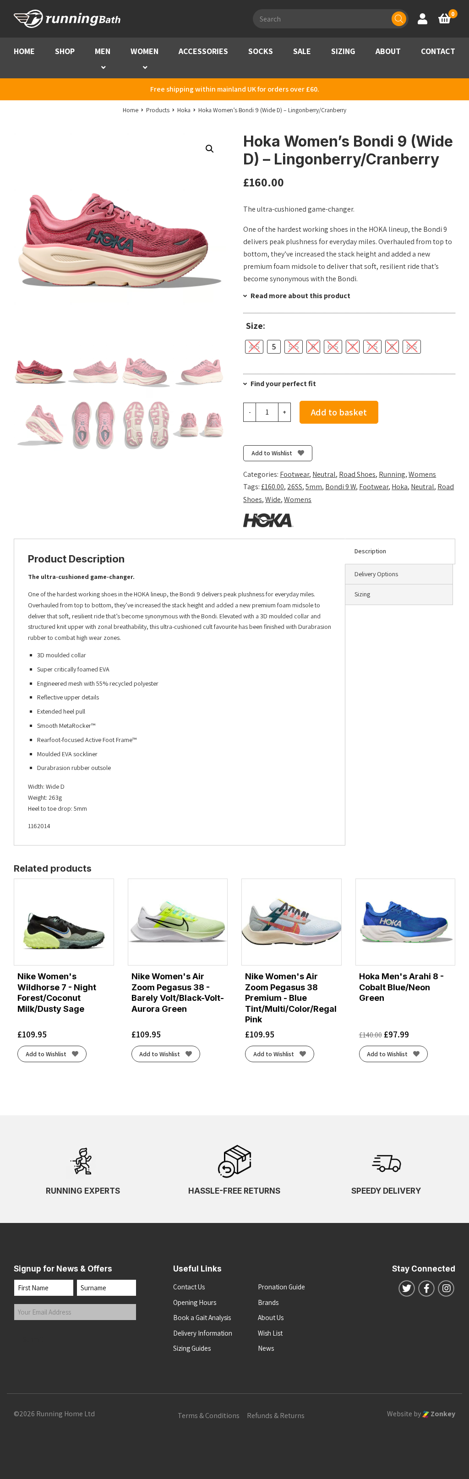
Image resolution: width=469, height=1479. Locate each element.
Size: (255, 326)
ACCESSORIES (203, 51)
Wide (273, 499)
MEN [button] (102, 51)
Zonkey (442, 1414)
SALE (302, 51)
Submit (33, 1339)
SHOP (65, 51)
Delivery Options (376, 574)
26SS (294, 486)
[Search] (399, 18)
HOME (24, 51)
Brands (268, 1302)
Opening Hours (194, 1302)
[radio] (254, 347)
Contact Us (189, 1287)
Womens (422, 474)
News (266, 1348)
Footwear (294, 474)
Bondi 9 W (340, 486)
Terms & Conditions (209, 1415)
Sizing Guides (192, 1348)
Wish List (270, 1333)
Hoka (400, 486)
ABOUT (388, 51)
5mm (313, 486)
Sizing (362, 594)
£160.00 (272, 486)
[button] (103, 67)
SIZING (343, 51)
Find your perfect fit (282, 383)
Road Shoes (357, 474)
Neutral (324, 474)
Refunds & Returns (276, 1415)
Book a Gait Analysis (202, 1317)
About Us (271, 1317)
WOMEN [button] (144, 51)
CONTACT (438, 51)
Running (392, 474)
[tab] (400, 551)
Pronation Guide (281, 1287)
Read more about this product (299, 295)
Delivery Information (202, 1333)
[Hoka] (268, 520)
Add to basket (339, 412)
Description (370, 551)
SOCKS (260, 51)
